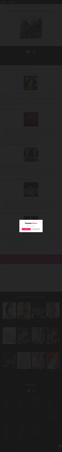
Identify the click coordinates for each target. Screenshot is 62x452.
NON (36, 229)
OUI (26, 229)
